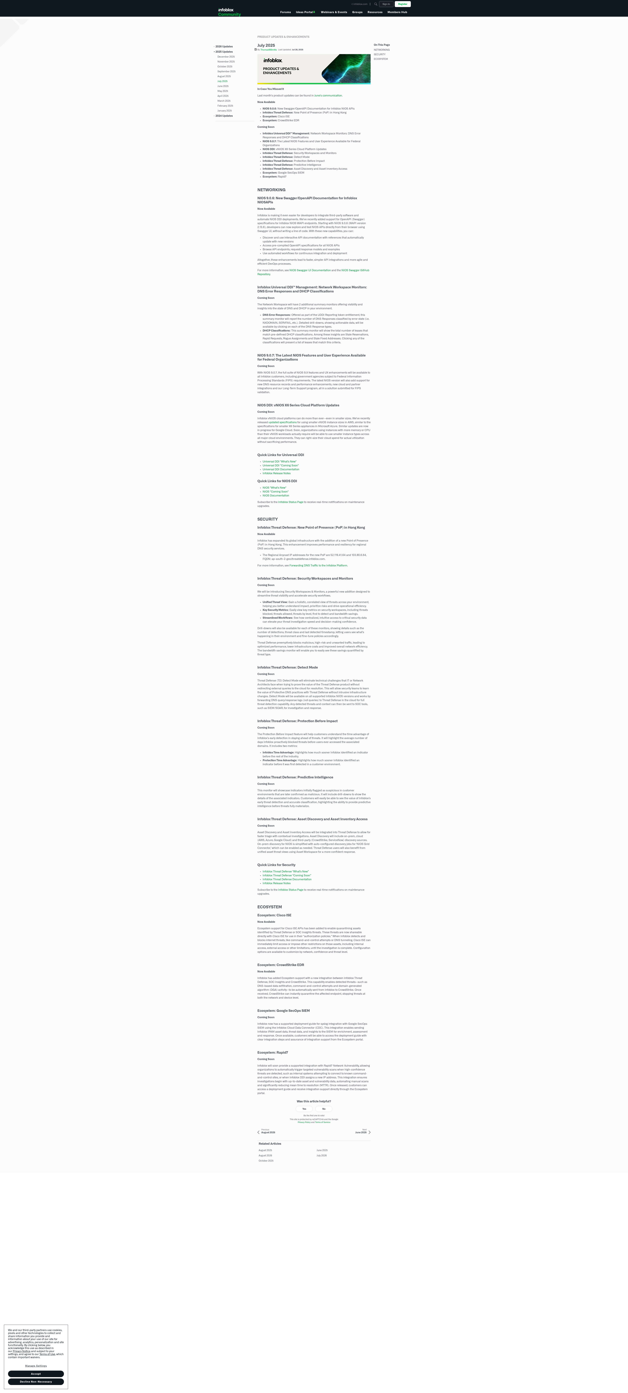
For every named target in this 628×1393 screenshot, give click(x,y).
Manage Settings (36, 1365)
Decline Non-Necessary (36, 1381)
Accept (36, 1373)
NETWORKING (382, 50)
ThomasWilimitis (269, 49)
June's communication (328, 95)
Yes (304, 1108)
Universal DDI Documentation (281, 469)
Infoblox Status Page (290, 502)
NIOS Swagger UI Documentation (310, 270)
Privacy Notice (21, 1351)
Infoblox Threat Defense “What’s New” (286, 871)
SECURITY (379, 54)
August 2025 (265, 1150)
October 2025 (266, 1160)
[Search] (376, 4)
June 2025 (322, 1150)
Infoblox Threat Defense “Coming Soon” (287, 875)
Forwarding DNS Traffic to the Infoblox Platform (318, 565)
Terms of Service (322, 1122)
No (323, 1108)
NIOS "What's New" (274, 487)
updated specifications (283, 422)
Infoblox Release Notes (277, 473)
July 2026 (322, 1155)
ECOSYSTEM (381, 59)
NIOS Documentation (276, 495)
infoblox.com (360, 4)
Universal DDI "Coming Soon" (281, 465)
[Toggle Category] (214, 46)
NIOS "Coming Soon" (276, 491)
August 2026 (265, 1155)
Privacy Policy (304, 1122)
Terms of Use (47, 1354)
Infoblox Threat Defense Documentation (287, 879)
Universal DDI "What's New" (280, 461)
